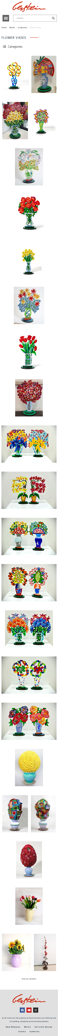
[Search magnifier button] (53, 18)
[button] (6, 18)
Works (12, 27)
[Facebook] (22, 1010)
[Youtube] (29, 1010)
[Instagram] (35, 1010)
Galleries (35, 1031)
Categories (14, 47)
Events (22, 1031)
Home (4, 27)
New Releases (13, 1027)
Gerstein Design (43, 1027)
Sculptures (22, 27)
